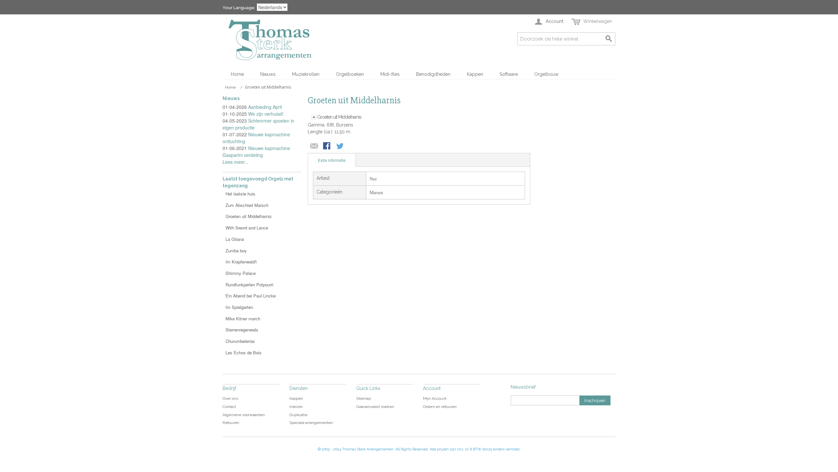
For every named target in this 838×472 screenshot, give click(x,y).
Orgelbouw (546, 74)
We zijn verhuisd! (265, 113)
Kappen (475, 74)
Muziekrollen (305, 74)
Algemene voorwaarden (244, 415)
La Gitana (235, 239)
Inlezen (296, 406)
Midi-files (390, 74)
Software (509, 74)
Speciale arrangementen (311, 422)
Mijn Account (434, 398)
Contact (229, 406)
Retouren (231, 422)
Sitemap (363, 398)
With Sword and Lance (247, 228)
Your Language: (239, 7)
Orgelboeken (350, 74)
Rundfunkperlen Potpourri (249, 284)
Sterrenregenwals (242, 330)
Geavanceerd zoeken (375, 406)
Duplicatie (298, 415)
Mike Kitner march (243, 318)
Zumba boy (236, 250)
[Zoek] (608, 38)
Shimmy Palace (241, 273)
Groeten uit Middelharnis (339, 117)
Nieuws (268, 74)
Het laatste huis (240, 194)
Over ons (230, 398)
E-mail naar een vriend (314, 146)
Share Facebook (327, 146)
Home (237, 74)
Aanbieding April (265, 107)
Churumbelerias (240, 341)
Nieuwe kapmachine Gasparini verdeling (256, 151)
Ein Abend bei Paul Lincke (251, 296)
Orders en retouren (440, 406)
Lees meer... (235, 162)
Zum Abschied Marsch (247, 205)
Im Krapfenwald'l (241, 262)
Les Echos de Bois (244, 352)
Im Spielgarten (239, 307)
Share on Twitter (340, 146)
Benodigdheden (433, 74)
